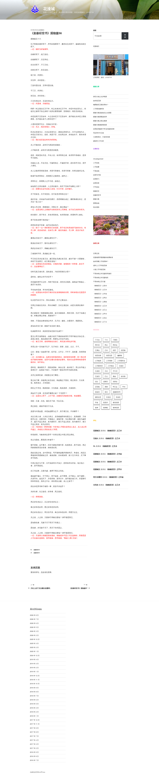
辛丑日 (108, 397)
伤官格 (123, 350)
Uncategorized (98, 159)
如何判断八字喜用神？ (100, 261)
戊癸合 (115, 381)
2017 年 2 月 (34, 748)
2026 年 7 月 (34, 619)
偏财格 (119, 355)
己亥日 (97, 376)
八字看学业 (121, 361)
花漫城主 (42, 30)
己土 (106, 376)
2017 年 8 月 (34, 732)
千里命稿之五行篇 (99, 281)
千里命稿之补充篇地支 (100, 277)
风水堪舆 (96, 207)
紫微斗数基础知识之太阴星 (102, 113)
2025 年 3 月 (34, 643)
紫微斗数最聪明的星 (100, 125)
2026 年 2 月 (34, 635)
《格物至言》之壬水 (100, 289)
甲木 (123, 387)
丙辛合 (115, 345)
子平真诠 (96, 187)
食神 (96, 407)
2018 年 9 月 (34, 688)
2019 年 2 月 (34, 667)
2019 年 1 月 (34, 671)
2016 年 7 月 (34, 760)
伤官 (114, 350)
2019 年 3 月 (34, 663)
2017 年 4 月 (34, 740)
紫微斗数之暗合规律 (100, 121)
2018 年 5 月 (34, 704)
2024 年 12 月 (34, 655)
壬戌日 (97, 371)
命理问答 (96, 183)
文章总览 (96, 253)
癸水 (106, 392)
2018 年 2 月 (34, 712)
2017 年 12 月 (34, 720)
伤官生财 (98, 355)
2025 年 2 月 (34, 647)
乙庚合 (97, 350)
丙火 (106, 345)
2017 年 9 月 (34, 728)
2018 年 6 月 (34, 700)
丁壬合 (97, 340)
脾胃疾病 (96, 203)
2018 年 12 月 (34, 675)
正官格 (97, 387)
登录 (49, 572)
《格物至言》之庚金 (100, 301)
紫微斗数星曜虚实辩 (100, 117)
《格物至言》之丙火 (100, 298)
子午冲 (115, 371)
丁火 (106, 340)
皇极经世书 (37, 550)
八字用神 (109, 361)
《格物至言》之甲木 (100, 314)
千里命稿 (96, 171)
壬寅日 (121, 366)
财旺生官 (98, 397)
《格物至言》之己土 (100, 310)
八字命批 (96, 163)
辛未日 (118, 397)
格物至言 (96, 191)
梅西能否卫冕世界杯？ (100, 104)
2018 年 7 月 (34, 696)
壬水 (106, 371)
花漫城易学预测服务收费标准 (103, 257)
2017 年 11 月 (34, 724)
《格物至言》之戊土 (100, 318)
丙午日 (97, 345)
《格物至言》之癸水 (100, 285)
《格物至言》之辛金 (100, 294)
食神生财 (116, 407)
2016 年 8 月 (34, 756)
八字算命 (111, 366)
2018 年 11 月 (34, 679)
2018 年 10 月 (34, 683)
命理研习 (96, 179)
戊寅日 (105, 381)
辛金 (96, 402)
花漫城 (49, 8)
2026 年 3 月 (34, 631)
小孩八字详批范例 (99, 269)
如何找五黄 (97, 100)
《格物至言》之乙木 (100, 306)
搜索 (94, 30)
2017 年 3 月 (34, 744)
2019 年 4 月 (34, 659)
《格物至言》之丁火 (100, 322)
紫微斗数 (96, 199)
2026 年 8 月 (34, 615)
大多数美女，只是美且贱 (101, 137)
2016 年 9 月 (34, 752)
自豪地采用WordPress (37, 772)
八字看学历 (99, 366)
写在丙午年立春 (98, 133)
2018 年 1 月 (34, 716)
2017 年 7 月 (34, 736)
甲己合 (115, 387)
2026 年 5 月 (34, 627)
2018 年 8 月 (34, 692)
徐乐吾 (123, 376)
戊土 (96, 381)
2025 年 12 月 (34, 639)
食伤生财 (116, 402)
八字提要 (96, 167)
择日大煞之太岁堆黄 (100, 96)
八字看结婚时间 (98, 109)
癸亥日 (97, 392)
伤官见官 (109, 355)
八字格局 (98, 361)
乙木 (106, 350)
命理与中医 (97, 175)
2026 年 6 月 (34, 623)
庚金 (114, 376)
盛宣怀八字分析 (98, 141)
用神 (106, 387)
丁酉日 (115, 340)
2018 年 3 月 (34, 708)
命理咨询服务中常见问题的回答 (103, 129)
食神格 (105, 407)
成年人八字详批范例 (100, 265)
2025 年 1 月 (34, 651)
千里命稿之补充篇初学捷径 (102, 273)
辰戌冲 (105, 402)
